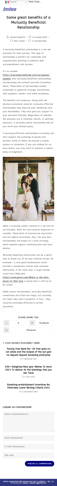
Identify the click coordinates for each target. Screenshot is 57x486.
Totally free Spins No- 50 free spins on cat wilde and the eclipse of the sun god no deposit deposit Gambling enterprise (28, 351)
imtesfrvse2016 (17, 37)
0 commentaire (39, 41)
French (13, 2)
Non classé (19, 41)
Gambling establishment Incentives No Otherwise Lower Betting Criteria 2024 (28, 386)
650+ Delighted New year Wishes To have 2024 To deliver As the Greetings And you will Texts (28, 369)
